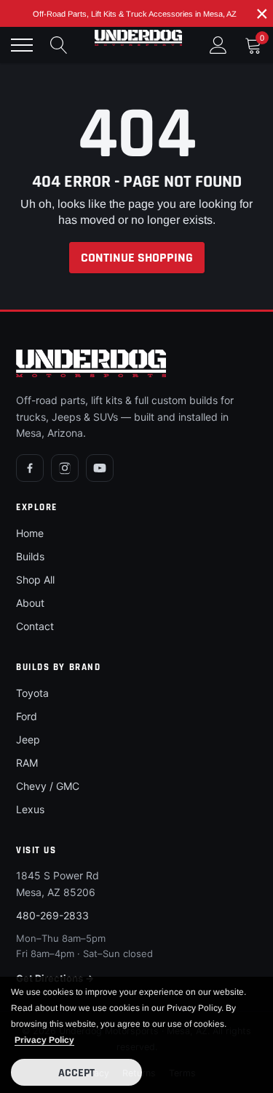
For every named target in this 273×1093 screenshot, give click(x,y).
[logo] (138, 37)
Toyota (32, 693)
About (30, 603)
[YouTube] (100, 468)
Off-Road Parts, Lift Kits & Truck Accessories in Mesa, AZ (135, 13)
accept (76, 1073)
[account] (218, 45)
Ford (26, 716)
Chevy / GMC (47, 786)
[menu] (22, 45)
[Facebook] (30, 468)
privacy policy (44, 1040)
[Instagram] (65, 468)
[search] (59, 45)
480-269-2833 (52, 915)
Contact (35, 626)
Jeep (28, 739)
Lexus (30, 809)
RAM (27, 763)
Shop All (35, 579)
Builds (30, 556)
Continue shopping (137, 257)
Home (30, 533)
